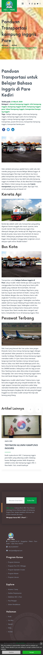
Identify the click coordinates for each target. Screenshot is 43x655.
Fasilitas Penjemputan (15, 593)
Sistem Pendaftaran (14, 604)
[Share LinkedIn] (12, 129)
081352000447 (13, 547)
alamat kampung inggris (19, 104)
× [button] (41, 643)
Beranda (5, 45)
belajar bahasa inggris (14, 114)
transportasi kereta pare (16, 124)
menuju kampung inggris (16, 119)
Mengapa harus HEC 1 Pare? (16, 517)
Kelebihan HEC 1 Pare (15, 597)
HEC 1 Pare (10, 508)
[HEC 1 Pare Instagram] (32, 3)
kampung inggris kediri (17, 106)
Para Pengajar (12, 601)
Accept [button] (32, 652)
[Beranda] (9, 5)
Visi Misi (10, 620)
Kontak (10, 632)
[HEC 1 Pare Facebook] (29, 3)
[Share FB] (3, 129)
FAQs (9, 628)
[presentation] (30, 409)
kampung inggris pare (15, 117)
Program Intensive (14, 562)
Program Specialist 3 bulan (16, 570)
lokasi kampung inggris (15, 109)
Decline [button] (11, 652)
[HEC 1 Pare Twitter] (37, 3)
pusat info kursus (17, 122)
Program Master (13, 573)
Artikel (14, 45)
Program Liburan (13, 577)
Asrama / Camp (13, 589)
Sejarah (10, 624)
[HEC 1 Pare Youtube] (35, 3)
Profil (9, 617)
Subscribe (30, 500)
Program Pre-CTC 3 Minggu (17, 566)
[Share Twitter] (8, 129)
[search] (40, 3)
